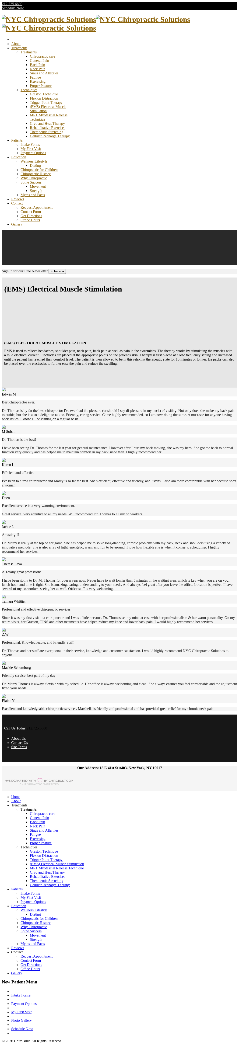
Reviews (17, 199)
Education (18, 157)
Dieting (35, 165)
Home (15, 797)
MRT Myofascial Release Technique (57, 868)
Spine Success (31, 182)
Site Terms (19, 747)
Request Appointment (37, 207)
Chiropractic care (42, 56)
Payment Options (33, 153)
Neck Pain (37, 69)
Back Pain (37, 65)
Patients (17, 140)
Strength (36, 191)
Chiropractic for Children (39, 170)
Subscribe (57, 271)
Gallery (16, 224)
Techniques (29, 90)
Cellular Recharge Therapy (50, 136)
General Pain (39, 60)
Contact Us (19, 743)
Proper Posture (41, 86)
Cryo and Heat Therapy (47, 123)
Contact (17, 203)
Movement (38, 186)
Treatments (19, 48)
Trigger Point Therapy (46, 102)
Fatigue (35, 77)
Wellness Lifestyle (34, 161)
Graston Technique (44, 94)
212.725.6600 (12, 4)
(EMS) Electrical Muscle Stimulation (57, 864)
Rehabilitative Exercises (47, 128)
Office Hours (30, 220)
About (16, 44)
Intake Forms (30, 144)
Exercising (38, 81)
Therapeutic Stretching (46, 132)
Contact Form (31, 212)
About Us (18, 738)
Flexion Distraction (44, 98)
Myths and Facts (33, 195)
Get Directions (31, 216)
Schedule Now (13, 8)
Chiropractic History (36, 174)
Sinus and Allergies (44, 73)
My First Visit (31, 149)
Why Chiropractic (34, 178)
